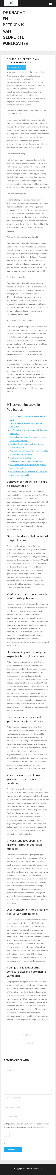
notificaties (11, 95)
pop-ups (19, 95)
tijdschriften (41, 98)
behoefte (10, 79)
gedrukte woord (27, 89)
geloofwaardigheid (14, 92)
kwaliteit (38, 92)
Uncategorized (38, 72)
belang (17, 79)
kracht (24, 92)
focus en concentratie (36, 85)
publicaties (28, 95)
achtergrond (14, 76)
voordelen (11, 105)
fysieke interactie (13, 89)
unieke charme (20, 102)
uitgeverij (10, 102)
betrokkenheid (27, 79)
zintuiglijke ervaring (23, 105)
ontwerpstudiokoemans (18, 72)
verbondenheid (33, 102)
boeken (24, 82)
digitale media (21, 85)
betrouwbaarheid (14, 82)
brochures (32, 82)
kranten (31, 92)
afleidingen (24, 76)
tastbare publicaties (27, 98)
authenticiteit (34, 76)
